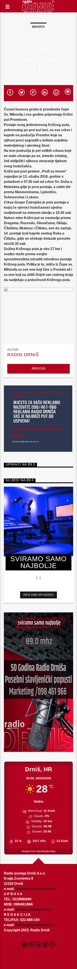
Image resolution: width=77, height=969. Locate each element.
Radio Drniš (23, 354)
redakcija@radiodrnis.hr (35, 925)
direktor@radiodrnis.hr (33, 909)
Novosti (38, 26)
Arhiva (39, 368)
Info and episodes (38, 594)
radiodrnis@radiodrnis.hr (35, 889)
